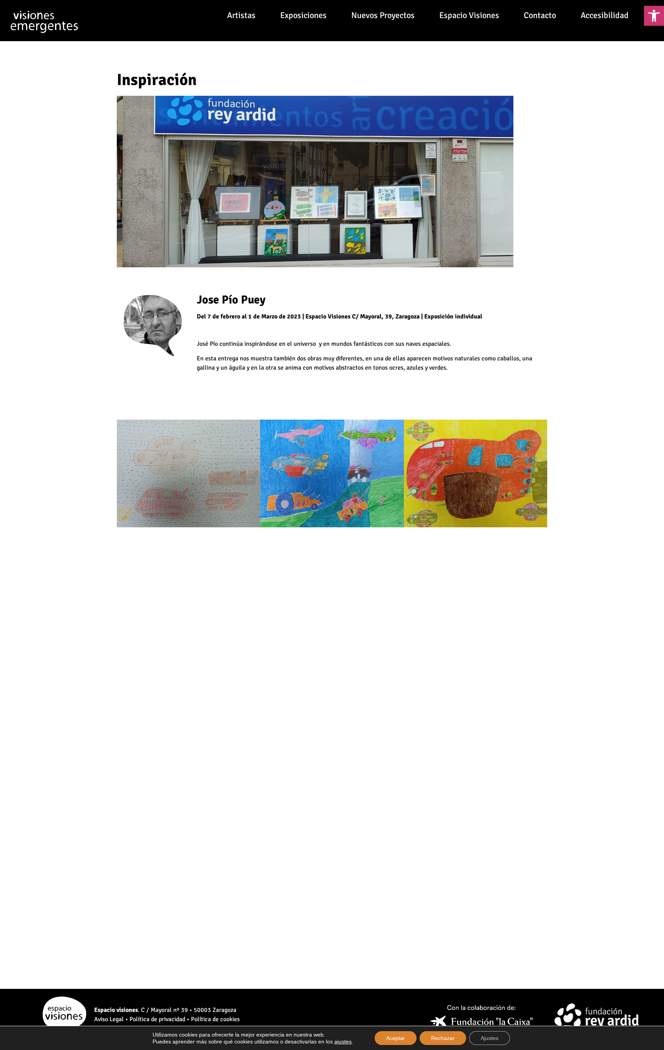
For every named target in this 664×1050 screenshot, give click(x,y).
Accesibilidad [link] (605, 15)
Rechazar (443, 1038)
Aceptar (395, 1038)
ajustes (343, 1041)
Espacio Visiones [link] (469, 15)
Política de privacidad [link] (157, 1019)
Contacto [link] (540, 15)
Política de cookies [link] (215, 1019)
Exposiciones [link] (303, 15)
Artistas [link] (241, 15)
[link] (654, 16)
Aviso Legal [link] (109, 1019)
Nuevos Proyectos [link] (383, 15)
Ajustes (489, 1038)
